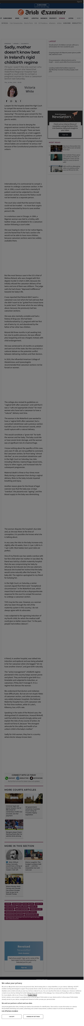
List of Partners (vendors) (10, 1011)
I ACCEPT (11, 1017)
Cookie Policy (32, 995)
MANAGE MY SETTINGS (33, 1017)
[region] (42, 1000)
